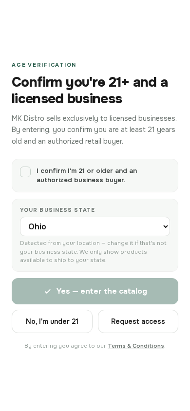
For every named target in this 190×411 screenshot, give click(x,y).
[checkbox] (95, 175)
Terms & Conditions (136, 346)
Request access (138, 321)
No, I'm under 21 (52, 321)
